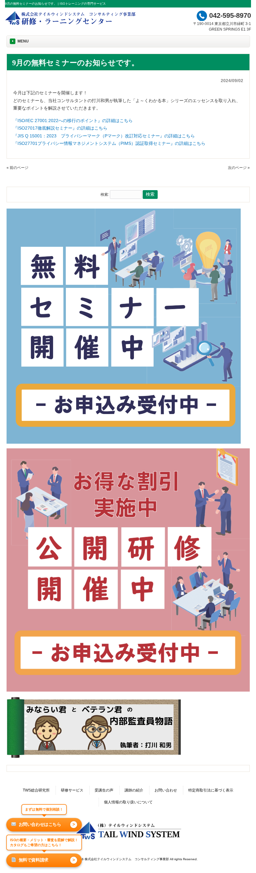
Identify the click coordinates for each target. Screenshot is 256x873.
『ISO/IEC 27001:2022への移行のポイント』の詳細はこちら (73, 120)
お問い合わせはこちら (47, 824)
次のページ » (239, 167)
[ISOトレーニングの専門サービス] (71, 24)
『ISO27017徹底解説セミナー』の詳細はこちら (60, 128)
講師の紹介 (134, 790)
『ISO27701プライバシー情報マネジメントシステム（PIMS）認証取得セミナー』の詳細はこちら (109, 143)
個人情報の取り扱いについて (128, 802)
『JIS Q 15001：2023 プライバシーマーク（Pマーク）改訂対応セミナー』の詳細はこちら (104, 135)
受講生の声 (104, 790)
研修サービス (72, 790)
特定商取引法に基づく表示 (210, 790)
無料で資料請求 (47, 860)
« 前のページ (17, 167)
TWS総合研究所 (36, 790)
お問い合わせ (166, 790)
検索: (105, 194)
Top (241, 858)
